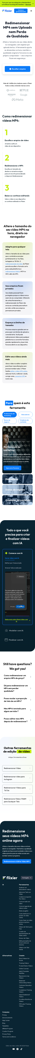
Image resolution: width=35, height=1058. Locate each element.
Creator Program (7, 1031)
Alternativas (7, 955)
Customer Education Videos (25, 986)
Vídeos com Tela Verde (24, 948)
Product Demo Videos (26, 966)
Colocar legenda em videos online (25, 907)
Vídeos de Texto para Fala (25, 928)
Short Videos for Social (24, 959)
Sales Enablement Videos (24, 996)
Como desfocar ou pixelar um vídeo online (25, 915)
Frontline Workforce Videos (25, 1000)
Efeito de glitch (23, 911)
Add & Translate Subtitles (24, 972)
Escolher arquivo (19, 69)
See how (28, 4)
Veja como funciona (12, 468)
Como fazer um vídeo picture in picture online (25, 922)
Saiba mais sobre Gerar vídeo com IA (16, 620)
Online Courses (24, 968)
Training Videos (24, 963)
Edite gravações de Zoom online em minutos (25, 943)
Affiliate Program (7, 1028)
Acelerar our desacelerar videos (25, 888)
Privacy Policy (6, 1034)
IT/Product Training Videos (25, 1005)
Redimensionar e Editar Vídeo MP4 (17, 861)
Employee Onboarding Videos (25, 981)
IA (3, 885)
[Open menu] (31, 11)
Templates (5, 1026)
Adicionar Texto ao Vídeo (25, 893)
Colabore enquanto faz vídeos (25, 898)
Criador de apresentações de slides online (24, 933)
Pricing (4, 1015)
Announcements (7, 1018)
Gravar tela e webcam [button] (13, 568)
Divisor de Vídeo (24, 938)
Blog (3, 1023)
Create (21, 955)
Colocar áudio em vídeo (24, 902)
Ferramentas (24, 885)
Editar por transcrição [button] (13, 563)
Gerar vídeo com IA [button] (12, 558)
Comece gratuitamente (21, 10)
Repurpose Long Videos (24, 977)
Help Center (6, 1020)
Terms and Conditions (9, 1037)
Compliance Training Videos (25, 991)
